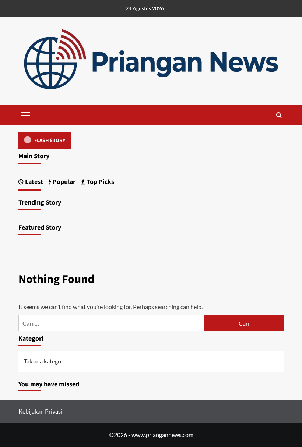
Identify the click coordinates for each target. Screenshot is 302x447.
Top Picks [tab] (99, 182)
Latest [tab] (33, 182)
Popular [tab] (63, 182)
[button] (25, 114)
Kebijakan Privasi (40, 411)
